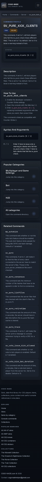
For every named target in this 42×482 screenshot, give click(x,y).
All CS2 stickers (7, 444)
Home (4, 15)
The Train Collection (9, 463)
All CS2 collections (8, 466)
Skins (3, 412)
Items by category (8, 415)
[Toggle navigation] (38, 5)
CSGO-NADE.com (8, 474)
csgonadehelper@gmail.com (19, 478)
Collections (5, 422)
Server (24, 15)
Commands (14, 15)
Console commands (9, 419)
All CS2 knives (6, 437)
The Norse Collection (9, 459)
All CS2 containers (8, 441)
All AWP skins (6, 434)
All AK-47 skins (7, 430)
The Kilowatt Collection (10, 453)
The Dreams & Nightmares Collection (15, 456)
